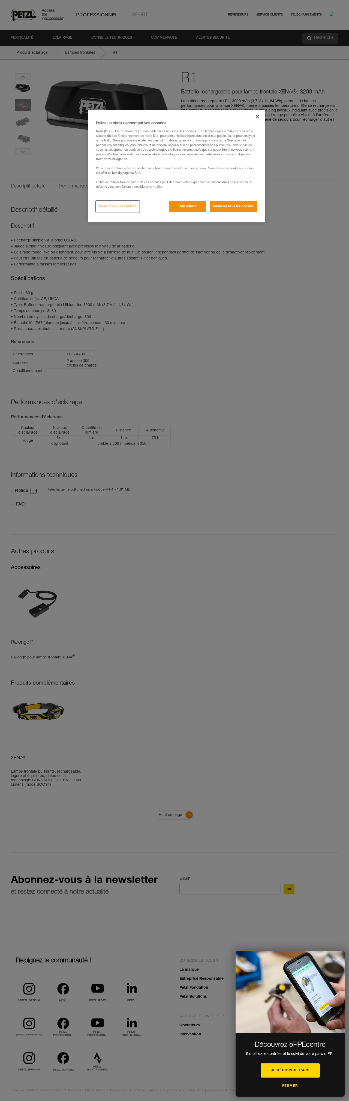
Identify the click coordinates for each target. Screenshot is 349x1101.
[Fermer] (257, 117)
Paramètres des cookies (118, 206)
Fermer (290, 1086)
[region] (176, 166)
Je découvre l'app (290, 1070)
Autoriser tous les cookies (233, 206)
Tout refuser (187, 206)
